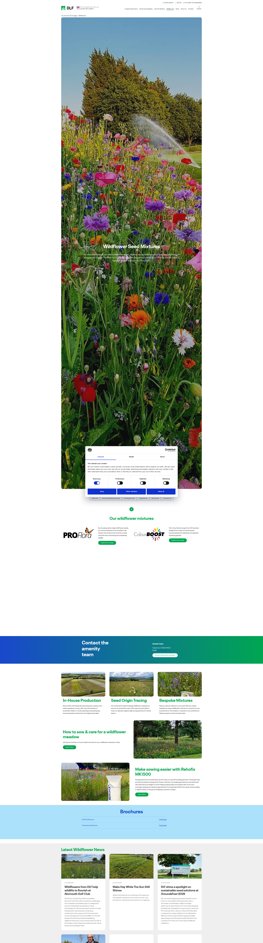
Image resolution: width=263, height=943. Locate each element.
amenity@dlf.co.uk (163, 650)
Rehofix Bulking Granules (111, 498)
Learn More (69, 747)
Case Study (143, 498)
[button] (192, 3)
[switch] (120, 483)
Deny (102, 491)
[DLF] (67, 8)
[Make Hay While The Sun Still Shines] (131, 866)
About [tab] (162, 457)
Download (163, 819)
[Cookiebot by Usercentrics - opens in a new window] (166, 450)
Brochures (155, 498)
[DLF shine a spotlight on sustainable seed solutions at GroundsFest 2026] (180, 866)
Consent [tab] (101, 457)
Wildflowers (82, 15)
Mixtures (95, 498)
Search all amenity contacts (165, 655)
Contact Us (167, 498)
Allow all (161, 491)
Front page (73, 15)
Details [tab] (131, 457)
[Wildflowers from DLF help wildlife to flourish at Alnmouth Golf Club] (83, 866)
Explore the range (107, 543)
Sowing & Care (129, 498)
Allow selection (131, 491)
